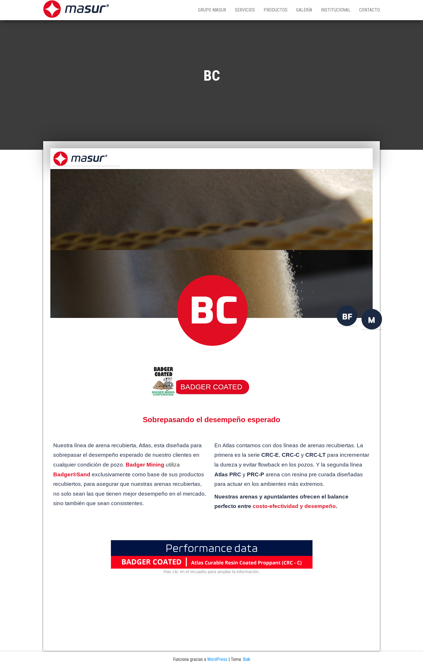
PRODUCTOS (275, 10)
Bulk (246, 659)
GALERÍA (304, 10)
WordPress (217, 659)
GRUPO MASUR (212, 10)
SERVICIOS (245, 10)
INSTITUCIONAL (335, 10)
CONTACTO (369, 10)
